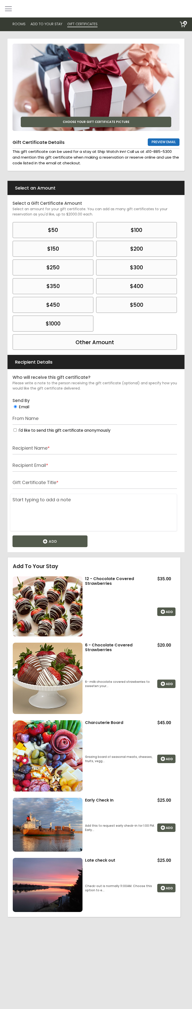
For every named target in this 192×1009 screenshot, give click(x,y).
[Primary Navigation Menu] (8, 8)
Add (52, 541)
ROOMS (19, 23)
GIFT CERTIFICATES (82, 23)
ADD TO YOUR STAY (46, 23)
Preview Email (164, 142)
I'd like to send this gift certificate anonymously (64, 430)
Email (24, 407)
